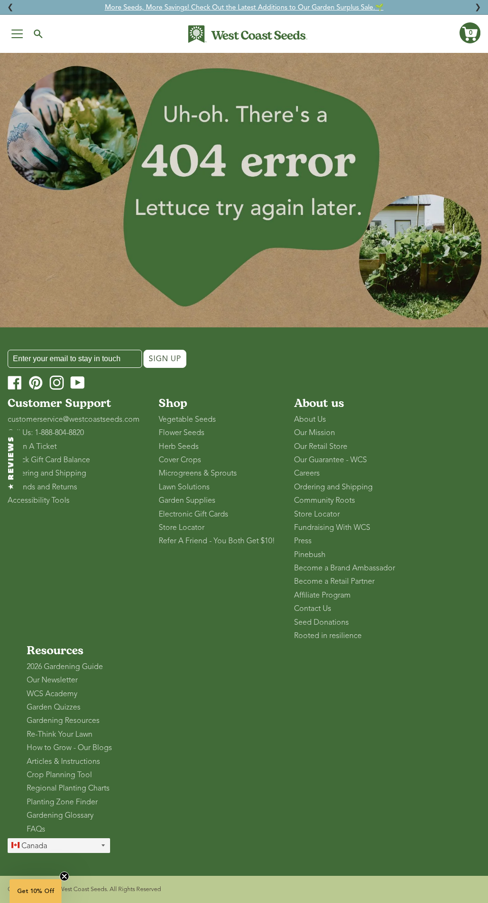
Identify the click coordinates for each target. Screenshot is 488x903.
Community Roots (324, 500)
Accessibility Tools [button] (39, 500)
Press (303, 541)
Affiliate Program (322, 595)
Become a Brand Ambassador (344, 568)
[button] (469, 32)
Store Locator (181, 527)
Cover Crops (180, 460)
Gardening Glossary (60, 815)
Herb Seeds (179, 446)
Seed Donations (321, 622)
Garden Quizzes (54, 707)
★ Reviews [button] (11, 463)
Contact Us (312, 608)
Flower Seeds (181, 432)
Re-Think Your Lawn (59, 734)
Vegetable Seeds (187, 419)
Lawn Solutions (184, 487)
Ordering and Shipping (47, 473)
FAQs (36, 829)
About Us (310, 419)
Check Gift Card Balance (49, 460)
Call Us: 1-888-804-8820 (46, 432)
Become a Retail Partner (334, 581)
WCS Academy (52, 694)
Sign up (165, 359)
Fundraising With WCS (332, 527)
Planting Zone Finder (62, 802)
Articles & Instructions (63, 761)
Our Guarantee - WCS (330, 460)
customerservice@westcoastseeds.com (74, 419)
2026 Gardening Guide (65, 666)
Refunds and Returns (42, 487)
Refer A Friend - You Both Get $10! (217, 541)
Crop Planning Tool (59, 775)
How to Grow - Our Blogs (69, 747)
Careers (307, 473)
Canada (33, 846)
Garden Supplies (187, 500)
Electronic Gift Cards (193, 514)
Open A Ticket (32, 446)
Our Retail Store (320, 446)
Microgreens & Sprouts (198, 473)
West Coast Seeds (83, 889)
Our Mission (314, 432)
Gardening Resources (63, 720)
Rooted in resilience (328, 635)
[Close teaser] (64, 876)
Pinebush (309, 554)
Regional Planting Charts (68, 788)
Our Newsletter (52, 680)
